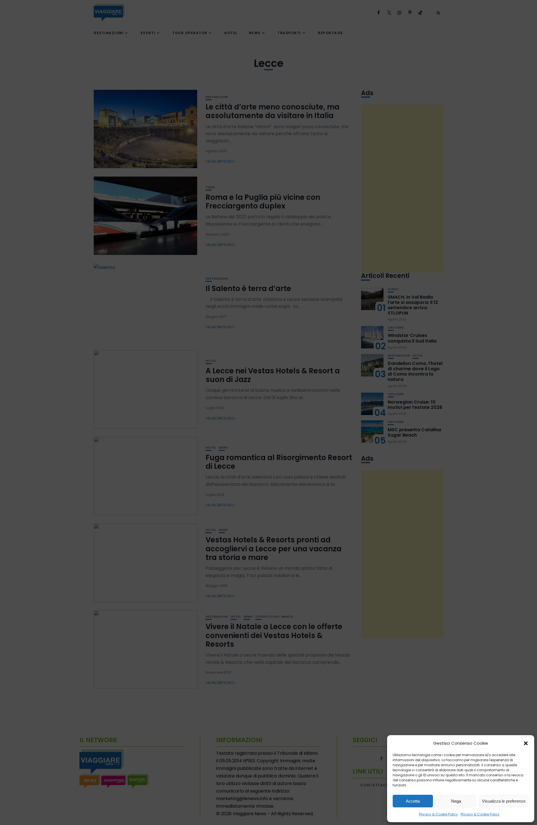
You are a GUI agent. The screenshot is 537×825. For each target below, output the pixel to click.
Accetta (413, 801)
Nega (456, 801)
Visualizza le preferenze (504, 801)
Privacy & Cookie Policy (438, 814)
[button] (526, 743)
